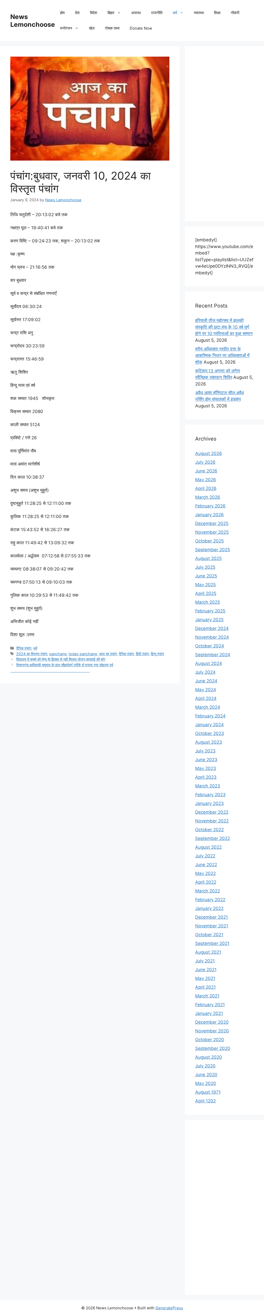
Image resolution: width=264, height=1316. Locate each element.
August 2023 (208, 742)
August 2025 (208, 558)
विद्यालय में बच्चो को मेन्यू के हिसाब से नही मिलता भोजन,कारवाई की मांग (60, 659)
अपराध (136, 12)
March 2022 (207, 890)
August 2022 (208, 847)
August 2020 (208, 1057)
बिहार (111, 12)
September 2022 (212, 838)
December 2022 (211, 812)
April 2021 (205, 987)
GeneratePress (169, 1307)
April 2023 (206, 777)
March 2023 (207, 785)
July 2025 (205, 567)
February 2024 (210, 715)
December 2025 (211, 523)
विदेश (93, 12)
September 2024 (212, 654)
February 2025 (210, 610)
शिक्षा (217, 12)
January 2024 (209, 724)
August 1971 (208, 1092)
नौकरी (235, 12)
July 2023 (205, 750)
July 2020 (205, 1065)
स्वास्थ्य (199, 12)
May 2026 (205, 479)
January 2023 (209, 803)
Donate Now (141, 28)
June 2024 (206, 680)
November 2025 (212, 532)
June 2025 (206, 575)
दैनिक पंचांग (23, 648)
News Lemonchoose (32, 20)
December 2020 (212, 1022)
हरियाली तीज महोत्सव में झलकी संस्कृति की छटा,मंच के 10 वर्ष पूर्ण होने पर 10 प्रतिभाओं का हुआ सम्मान (224, 327)
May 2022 (205, 873)
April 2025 (205, 593)
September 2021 (212, 943)
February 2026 (210, 505)
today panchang (83, 654)
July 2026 (205, 462)
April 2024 (206, 698)
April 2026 (206, 488)
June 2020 (206, 1074)
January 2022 (209, 908)
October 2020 (209, 1039)
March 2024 (207, 707)
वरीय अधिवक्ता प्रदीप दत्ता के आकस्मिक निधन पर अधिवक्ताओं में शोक (222, 355)
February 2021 (210, 1004)
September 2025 (212, 549)
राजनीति (156, 12)
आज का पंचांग (108, 654)
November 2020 (212, 1030)
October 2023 (209, 733)
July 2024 (205, 672)
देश (77, 12)
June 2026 (206, 470)
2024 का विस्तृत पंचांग (31, 654)
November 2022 (212, 820)
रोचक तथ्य (112, 28)
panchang (58, 654)
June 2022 (206, 864)
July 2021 (205, 960)
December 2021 (211, 917)
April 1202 (205, 1100)
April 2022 (205, 882)
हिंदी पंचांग (142, 654)
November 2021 (211, 925)
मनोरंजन (66, 28)
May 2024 (205, 689)
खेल (92, 28)
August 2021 (208, 952)
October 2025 (209, 540)
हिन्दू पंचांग (157, 654)
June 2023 (206, 759)
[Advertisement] (224, 134)
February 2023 (210, 794)
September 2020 (212, 1048)
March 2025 (207, 602)
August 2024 (208, 663)
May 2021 (205, 978)
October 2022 (209, 829)
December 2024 (212, 628)
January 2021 (209, 1013)
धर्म (175, 12)
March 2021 (207, 995)
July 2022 (205, 855)
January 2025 (209, 619)
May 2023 (205, 768)
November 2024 (212, 637)
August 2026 (208, 453)
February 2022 (210, 899)
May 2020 (205, 1083)
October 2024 (209, 645)
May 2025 (205, 584)
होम (62, 12)
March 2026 (207, 497)
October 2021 (209, 934)
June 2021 (206, 969)
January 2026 (209, 514)
